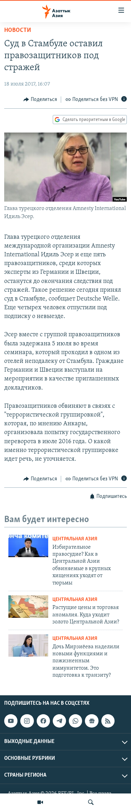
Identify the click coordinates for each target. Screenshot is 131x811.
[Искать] (90, 802)
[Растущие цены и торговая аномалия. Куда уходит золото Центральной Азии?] (28, 606)
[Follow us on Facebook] (43, 721)
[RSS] (108, 721)
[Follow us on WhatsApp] (75, 721)
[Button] (40, 99)
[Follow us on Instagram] (27, 721)
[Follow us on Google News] (91, 721)
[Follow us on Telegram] (59, 721)
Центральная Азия (74, 539)
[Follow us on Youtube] (10, 721)
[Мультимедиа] (40, 802)
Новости (17, 30)
